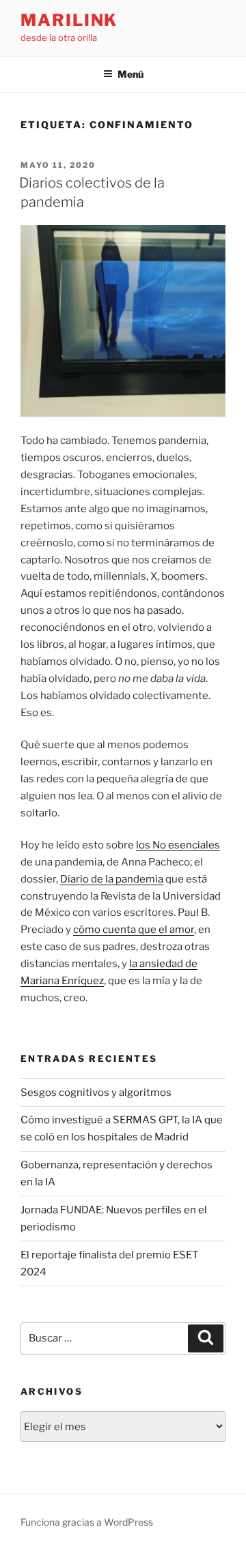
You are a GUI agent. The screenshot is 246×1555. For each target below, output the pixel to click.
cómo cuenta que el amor (133, 929)
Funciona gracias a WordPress (86, 1522)
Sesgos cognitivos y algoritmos (96, 1092)
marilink (69, 20)
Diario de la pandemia (111, 879)
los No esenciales (178, 845)
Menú (131, 74)
